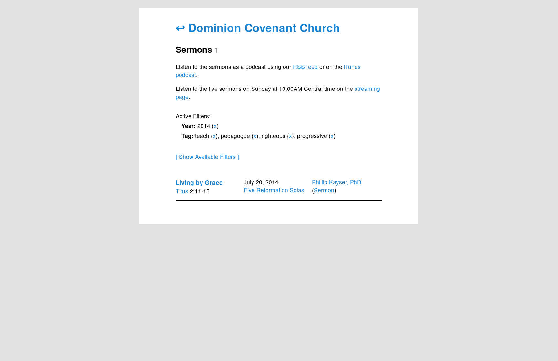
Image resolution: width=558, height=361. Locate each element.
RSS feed (305, 66)
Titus (182, 191)
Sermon (324, 190)
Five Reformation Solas (274, 190)
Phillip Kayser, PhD (336, 182)
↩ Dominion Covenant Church (258, 27)
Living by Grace (199, 182)
